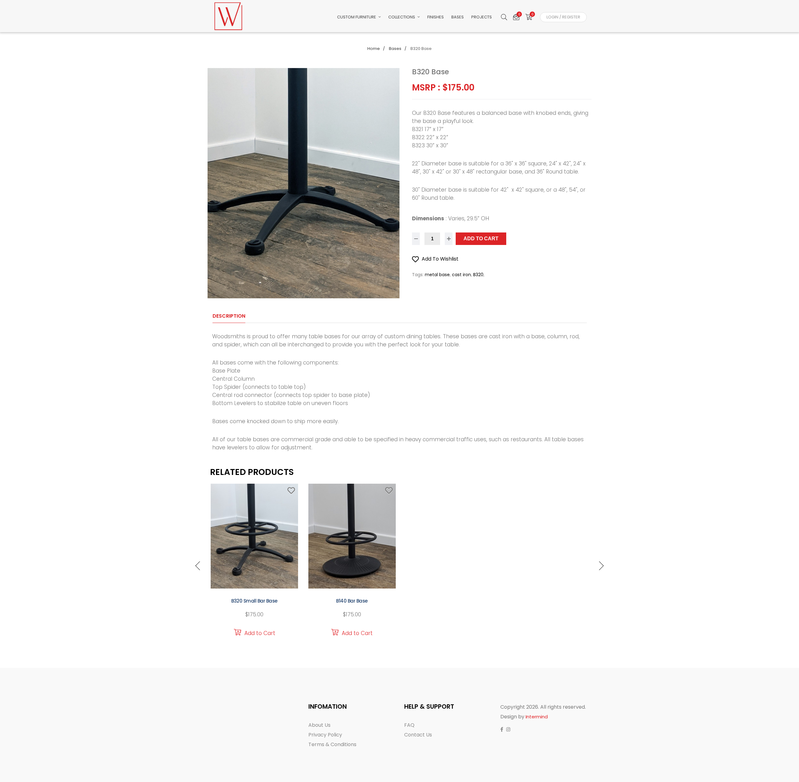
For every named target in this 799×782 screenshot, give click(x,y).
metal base (437, 274)
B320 (478, 274)
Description (229, 316)
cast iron (461, 274)
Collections (402, 17)
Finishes (435, 17)
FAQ (409, 725)
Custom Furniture (357, 17)
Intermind (537, 716)
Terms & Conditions (332, 744)
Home (373, 48)
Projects (481, 17)
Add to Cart (480, 238)
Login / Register (563, 17)
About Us (319, 725)
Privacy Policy (325, 734)
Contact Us (418, 734)
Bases (457, 17)
